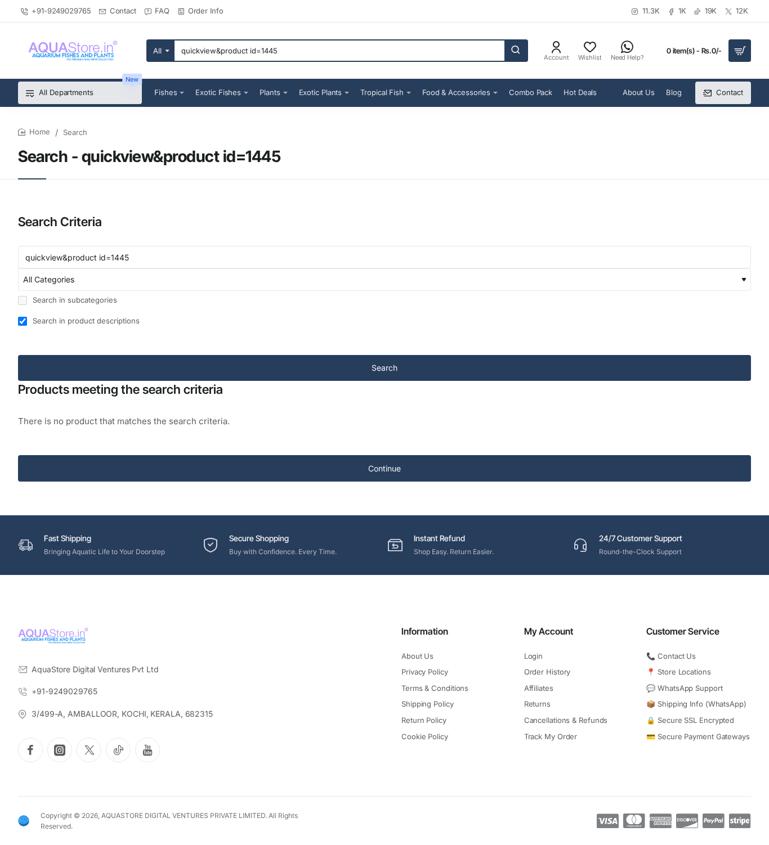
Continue (384, 468)
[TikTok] (118, 750)
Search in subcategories (73, 299)
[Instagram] (59, 750)
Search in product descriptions (85, 320)
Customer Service (682, 631)
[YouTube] (147, 750)
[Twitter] (89, 750)
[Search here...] (515, 51)
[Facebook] (30, 750)
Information (424, 631)
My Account (548, 631)
